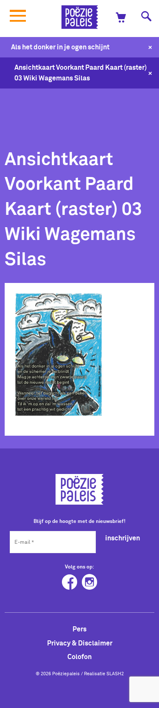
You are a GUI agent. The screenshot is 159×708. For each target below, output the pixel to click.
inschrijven (122, 538)
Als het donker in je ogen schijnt (60, 47)
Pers (79, 629)
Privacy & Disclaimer (79, 643)
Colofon (79, 656)
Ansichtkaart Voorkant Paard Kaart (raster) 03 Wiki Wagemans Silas (80, 72)
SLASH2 (115, 673)
